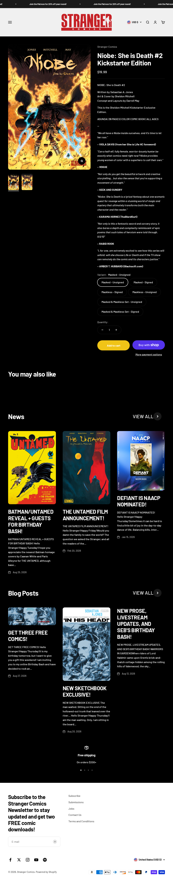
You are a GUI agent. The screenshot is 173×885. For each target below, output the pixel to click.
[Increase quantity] (116, 330)
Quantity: (102, 322)
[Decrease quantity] (102, 330)
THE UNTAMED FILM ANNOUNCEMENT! (85, 514)
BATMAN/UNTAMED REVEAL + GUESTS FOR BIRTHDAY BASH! (30, 521)
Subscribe (74, 795)
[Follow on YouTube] (36, 860)
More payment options (148, 354)
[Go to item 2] (27, 182)
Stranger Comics (107, 46)
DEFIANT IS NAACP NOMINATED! (138, 501)
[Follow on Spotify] (45, 860)
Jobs (71, 808)
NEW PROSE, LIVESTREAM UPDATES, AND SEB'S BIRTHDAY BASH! (136, 623)
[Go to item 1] (13, 182)
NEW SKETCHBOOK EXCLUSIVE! (85, 691)
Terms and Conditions (81, 821)
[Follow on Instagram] (27, 860)
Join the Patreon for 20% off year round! (40, 4)
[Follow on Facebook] (10, 860)
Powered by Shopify (46, 871)
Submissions (76, 802)
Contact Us (74, 814)
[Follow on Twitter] (19, 860)
